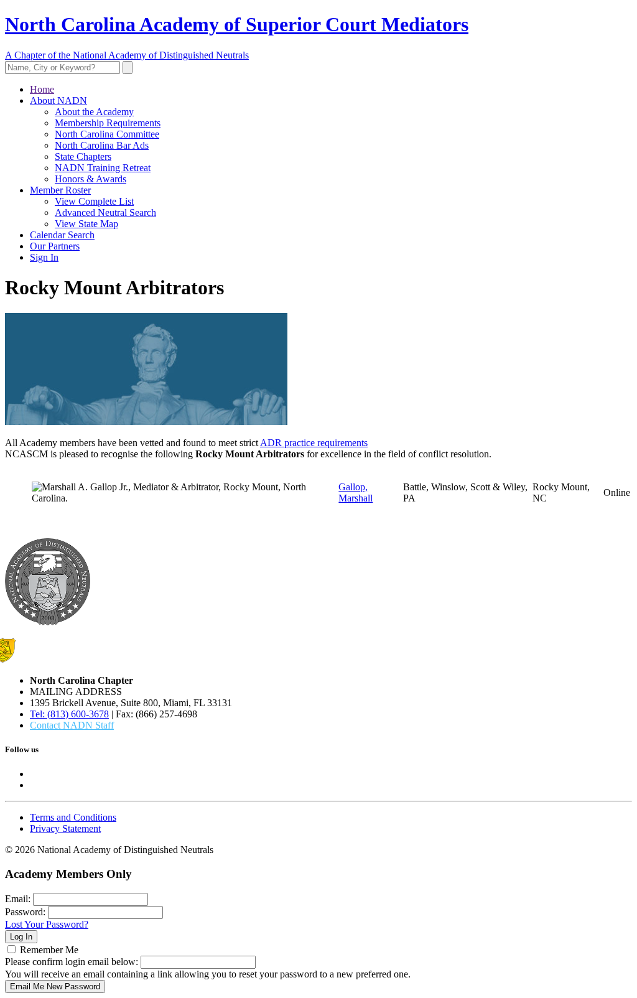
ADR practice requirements (314, 442)
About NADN (58, 100)
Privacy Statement (65, 828)
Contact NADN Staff (72, 725)
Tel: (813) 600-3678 (69, 714)
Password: (25, 912)
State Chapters (83, 156)
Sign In (44, 257)
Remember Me (49, 949)
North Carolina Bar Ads (102, 145)
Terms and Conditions (73, 817)
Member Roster (60, 190)
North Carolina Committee (107, 134)
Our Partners (55, 246)
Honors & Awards (90, 179)
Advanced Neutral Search (105, 212)
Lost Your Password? (46, 924)
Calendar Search (62, 235)
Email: (17, 898)
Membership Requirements (107, 123)
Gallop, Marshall (355, 492)
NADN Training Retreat (103, 167)
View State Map (86, 223)
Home (42, 89)
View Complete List (94, 201)
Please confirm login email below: (71, 961)
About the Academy (94, 111)
